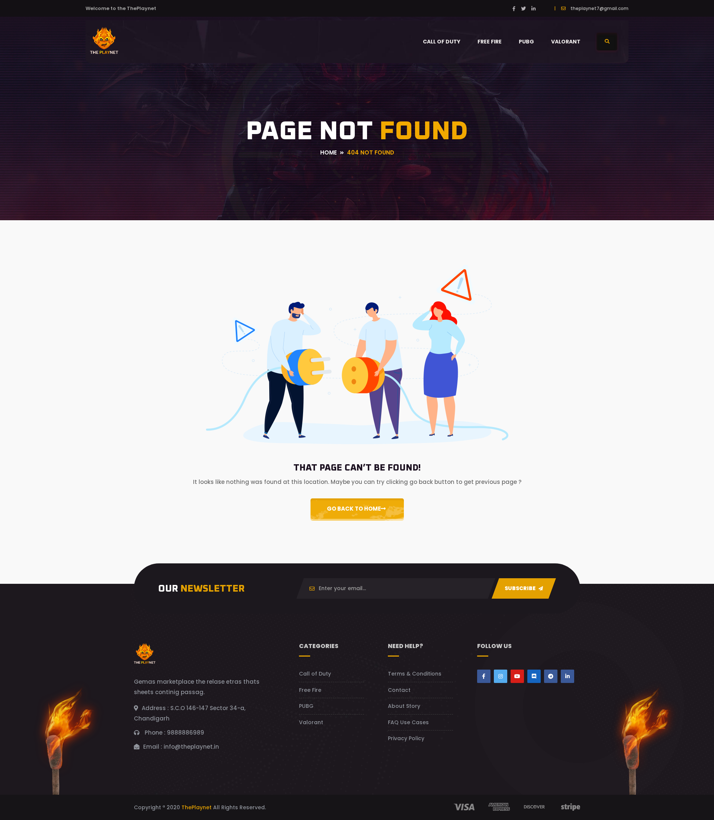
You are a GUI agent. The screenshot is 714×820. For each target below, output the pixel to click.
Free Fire (489, 41)
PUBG (526, 41)
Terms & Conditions (414, 673)
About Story (404, 706)
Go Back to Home (354, 508)
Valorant (565, 41)
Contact (399, 690)
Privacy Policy (406, 738)
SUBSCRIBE (521, 588)
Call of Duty (441, 41)
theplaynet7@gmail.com (599, 8)
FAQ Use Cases (408, 722)
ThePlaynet (196, 807)
